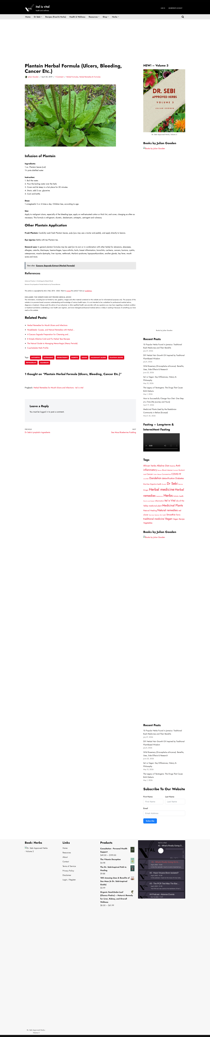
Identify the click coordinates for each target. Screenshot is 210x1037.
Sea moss (151, 515)
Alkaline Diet (163, 465)
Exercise (180, 484)
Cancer (150, 474)
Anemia (172, 466)
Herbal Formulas (72, 77)
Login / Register (69, 879)
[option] (161, 864)
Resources (67, 852)
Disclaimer (67, 875)
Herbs (168, 495)
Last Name (169, 796)
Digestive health (155, 484)
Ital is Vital (170, 500)
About (65, 857)
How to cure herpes (148, 501)
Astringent (48, 357)
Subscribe (150, 820)
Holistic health (178, 496)
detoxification (168, 478)
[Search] (183, 17)
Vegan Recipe (178, 519)
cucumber (146, 479)
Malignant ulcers (98, 357)
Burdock (175, 470)
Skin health (163, 515)
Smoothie (170, 514)
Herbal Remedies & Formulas (90, 77)
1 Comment (59, 77)
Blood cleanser (167, 470)
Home (28, 16)
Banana (160, 470)
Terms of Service (69, 866)
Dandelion (155, 478)
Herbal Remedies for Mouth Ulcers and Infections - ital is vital (58, 387)
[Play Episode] (160, 850)
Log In (163, 8)
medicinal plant (155, 505)
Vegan (168, 519)
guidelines (88, 291)
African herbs (149, 465)
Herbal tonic (159, 496)
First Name (148, 796)
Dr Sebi (172, 483)
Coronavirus (166, 474)
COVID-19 (176, 474)
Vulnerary (44, 363)
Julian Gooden (33, 77)
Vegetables (147, 522)
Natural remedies (167, 510)
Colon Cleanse (157, 474)
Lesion (84, 357)
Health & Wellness (77, 16)
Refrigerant (31, 363)
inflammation (159, 501)
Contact (66, 861)
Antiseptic (35, 357)
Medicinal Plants (172, 505)
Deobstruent (62, 357)
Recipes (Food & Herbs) (55, 16)
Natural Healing (150, 510)
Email (145, 808)
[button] (41, 16)
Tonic (178, 514)
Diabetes (179, 478)
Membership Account (175, 8)
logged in (44, 411)
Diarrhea (146, 484)
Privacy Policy (68, 870)
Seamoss (157, 515)
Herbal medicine (161, 489)
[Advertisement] (105, 38)
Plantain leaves (116, 357)
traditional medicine (153, 519)
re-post (68, 291)
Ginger (145, 490)
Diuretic (74, 357)
